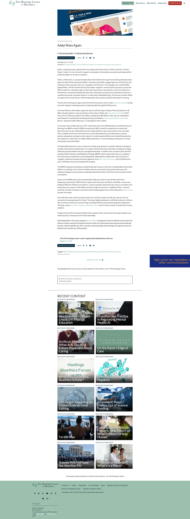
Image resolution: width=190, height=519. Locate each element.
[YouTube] (47, 493)
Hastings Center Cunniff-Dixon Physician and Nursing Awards (83, 492)
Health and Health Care (89, 64)
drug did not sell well (115, 113)
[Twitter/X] (42, 493)
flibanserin (72, 252)
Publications (162, 3)
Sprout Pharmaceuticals (106, 252)
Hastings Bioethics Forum (72, 64)
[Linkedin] (39, 493)
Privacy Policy (40, 514)
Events (74, 485)
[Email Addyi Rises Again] (94, 58)
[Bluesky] (43, 498)
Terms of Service (51, 514)
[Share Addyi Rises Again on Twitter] (87, 58)
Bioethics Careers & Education (117, 485)
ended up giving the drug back (114, 118)
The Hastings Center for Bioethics (24, 3)
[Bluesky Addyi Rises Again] (90, 58)
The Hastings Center (45, 486)
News (103, 485)
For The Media (94, 485)
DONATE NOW (175, 3)
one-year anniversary (107, 159)
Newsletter (82, 485)
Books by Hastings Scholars (71, 489)
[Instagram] (51, 493)
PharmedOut (91, 221)
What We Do (151, 3)
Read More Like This (94, 260)
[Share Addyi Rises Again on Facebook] (84, 58)
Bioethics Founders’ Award (92, 489)
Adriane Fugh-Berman (85, 53)
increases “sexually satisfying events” (84, 205)
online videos (128, 190)
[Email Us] (47, 498)
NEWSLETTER (128, 3)
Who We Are (140, 3)
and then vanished (120, 103)
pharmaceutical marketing (87, 252)
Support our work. (66, 241)
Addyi (65, 252)
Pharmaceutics (116, 64)
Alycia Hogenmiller (66, 53)
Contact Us (65, 485)
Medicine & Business (104, 64)
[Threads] (55, 493)
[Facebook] (35, 493)
